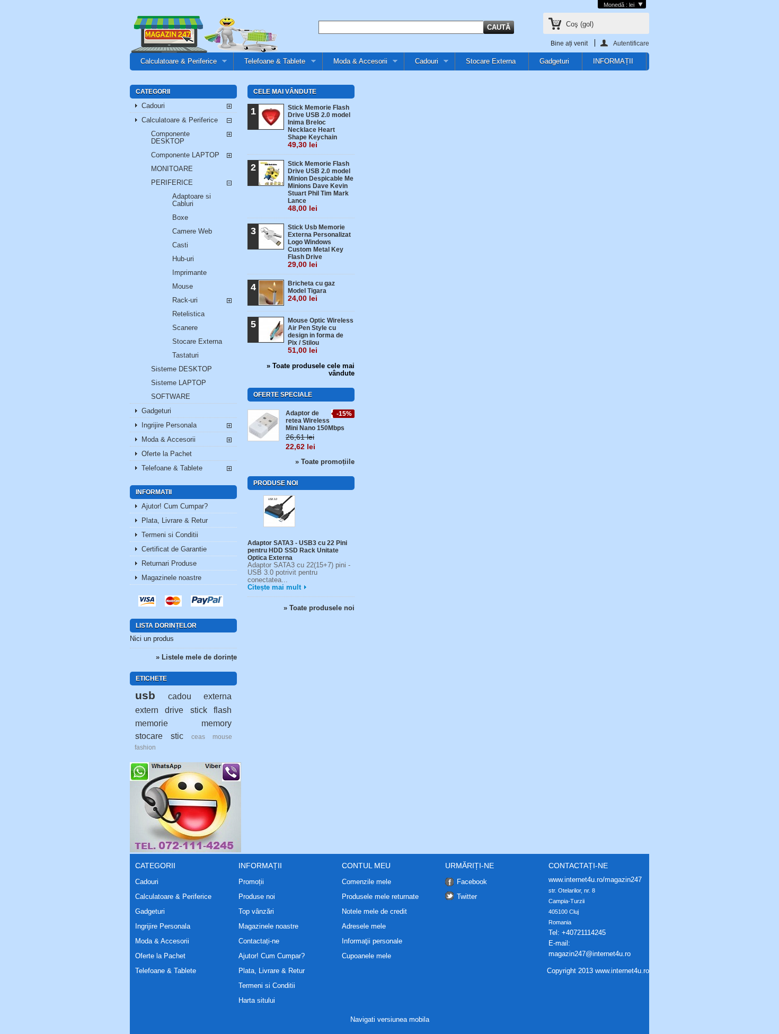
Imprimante (189, 273)
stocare (149, 736)
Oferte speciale (282, 394)
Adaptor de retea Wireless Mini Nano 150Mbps (315, 420)
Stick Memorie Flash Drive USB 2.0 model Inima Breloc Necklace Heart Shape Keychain (319, 126)
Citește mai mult (274, 587)
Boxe (180, 217)
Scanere (185, 328)
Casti (180, 245)
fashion (145, 747)
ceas (198, 736)
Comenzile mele (366, 882)
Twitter (467, 897)
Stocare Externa (491, 61)
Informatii (154, 492)
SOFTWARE (170, 396)
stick (198, 710)
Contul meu (366, 865)
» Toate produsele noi (319, 608)
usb (145, 695)
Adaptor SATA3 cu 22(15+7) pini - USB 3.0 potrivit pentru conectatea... (298, 572)
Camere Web (192, 231)
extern (146, 710)
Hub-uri (183, 259)
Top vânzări (256, 911)
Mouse (182, 286)
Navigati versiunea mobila (389, 1019)
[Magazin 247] (204, 35)
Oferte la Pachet (166, 454)
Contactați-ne (258, 941)
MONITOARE (172, 169)
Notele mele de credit (374, 911)
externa (217, 696)
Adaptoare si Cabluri (191, 200)
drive (174, 710)
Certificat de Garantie (174, 549)
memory (216, 723)
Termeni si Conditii (169, 535)
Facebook (472, 882)
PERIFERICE (172, 182)
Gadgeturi (554, 61)
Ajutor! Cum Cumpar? (174, 506)
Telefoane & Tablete (269, 63)
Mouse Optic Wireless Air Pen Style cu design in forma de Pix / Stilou (320, 335)
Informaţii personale (372, 941)
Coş (580, 24)
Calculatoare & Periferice (173, 63)
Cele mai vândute (284, 91)
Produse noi (275, 483)
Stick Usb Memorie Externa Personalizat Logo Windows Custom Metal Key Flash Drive (319, 246)
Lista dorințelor (166, 625)
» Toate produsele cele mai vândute (311, 369)
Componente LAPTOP (185, 155)
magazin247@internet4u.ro (589, 954)
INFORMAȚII (613, 61)
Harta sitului (256, 1000)
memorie (151, 723)
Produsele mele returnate (380, 897)
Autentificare (631, 43)
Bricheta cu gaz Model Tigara (311, 291)
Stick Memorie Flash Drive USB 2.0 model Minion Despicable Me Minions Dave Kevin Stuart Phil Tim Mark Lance (320, 186)
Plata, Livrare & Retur (174, 520)
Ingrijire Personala (169, 425)
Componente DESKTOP (170, 137)
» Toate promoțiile (325, 462)
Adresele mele (364, 926)
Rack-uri (185, 300)
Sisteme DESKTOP (181, 369)
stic (177, 736)
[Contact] (185, 850)
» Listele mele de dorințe (196, 657)
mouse (222, 736)
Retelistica (188, 314)
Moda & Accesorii (355, 63)
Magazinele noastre (171, 578)
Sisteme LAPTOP (178, 383)
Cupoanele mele (366, 956)
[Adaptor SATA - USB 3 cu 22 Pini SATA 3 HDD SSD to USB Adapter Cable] (279, 512)
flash (223, 710)
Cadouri (421, 63)
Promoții (251, 882)
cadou (179, 696)
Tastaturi (185, 355)
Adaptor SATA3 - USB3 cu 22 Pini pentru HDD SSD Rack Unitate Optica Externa (297, 550)
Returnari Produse (169, 563)
